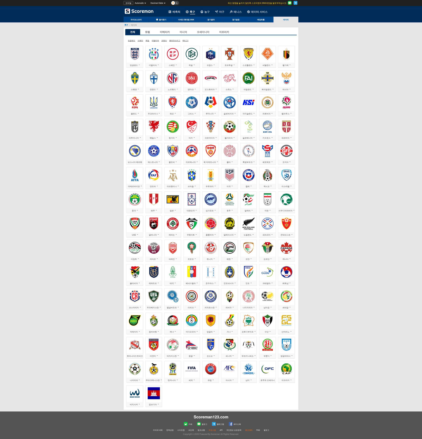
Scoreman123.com (211, 417)
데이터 (286, 19)
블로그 (204, 424)
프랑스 (164, 40)
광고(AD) (249, 430)
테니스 (238, 12)
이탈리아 (155, 40)
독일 (147, 40)
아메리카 (165, 32)
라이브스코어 (136, 19)
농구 (207, 12)
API (221, 430)
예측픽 (176, 12)
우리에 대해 (158, 430)
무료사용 (212, 430)
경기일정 (236, 19)
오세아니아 (203, 32)
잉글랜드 (131, 40)
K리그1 (185, 40)
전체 (132, 32)
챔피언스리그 (174, 40)
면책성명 (170, 430)
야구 (221, 12)
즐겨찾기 (162, 19)
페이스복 (237, 424)
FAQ (258, 430)
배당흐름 (261, 19)
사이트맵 (181, 430)
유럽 (147, 32)
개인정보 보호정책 (233, 430)
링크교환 (201, 430)
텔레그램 (220, 424)
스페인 (140, 40)
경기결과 (211, 19)
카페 (190, 424)
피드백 (191, 430)
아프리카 (224, 32)
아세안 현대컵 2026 (186, 19)
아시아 (183, 32)
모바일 (128, 2)
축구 (192, 12)
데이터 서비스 (259, 12)
